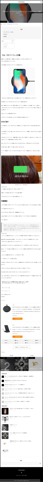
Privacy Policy (18, 475)
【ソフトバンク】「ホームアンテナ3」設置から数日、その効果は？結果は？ (18, 388)
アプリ (10, 394)
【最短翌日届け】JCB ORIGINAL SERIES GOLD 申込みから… (16, 380)
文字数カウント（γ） (13, 424)
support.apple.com (5, 290)
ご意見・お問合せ (24, 475)
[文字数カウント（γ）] (5, 427)
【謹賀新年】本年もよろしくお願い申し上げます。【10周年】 (20, 441)
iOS (14, 418)
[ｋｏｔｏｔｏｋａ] (21, 2)
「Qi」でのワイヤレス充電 (8, 32)
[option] (7, 364)
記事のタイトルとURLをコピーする (21, 347)
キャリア (10, 390)
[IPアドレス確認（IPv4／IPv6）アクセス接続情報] (5, 435)
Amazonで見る (17, 318)
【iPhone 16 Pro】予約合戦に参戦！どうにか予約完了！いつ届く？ (22, 408)
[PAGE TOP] (41, 480)
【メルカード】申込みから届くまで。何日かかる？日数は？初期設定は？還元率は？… (20, 397)
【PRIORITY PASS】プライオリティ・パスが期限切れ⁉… (15, 384)
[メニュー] (41, 1)
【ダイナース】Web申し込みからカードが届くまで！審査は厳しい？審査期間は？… (20, 376)
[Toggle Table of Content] (12, 41)
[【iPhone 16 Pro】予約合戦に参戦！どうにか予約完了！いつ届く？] (5, 411)
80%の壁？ (5, 34)
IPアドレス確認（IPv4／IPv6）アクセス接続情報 (18, 432)
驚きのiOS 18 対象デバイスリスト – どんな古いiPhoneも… (20, 416)
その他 (4, 357)
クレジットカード (12, 377)
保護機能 (5, 36)
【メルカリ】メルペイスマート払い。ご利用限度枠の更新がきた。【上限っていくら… (20, 393)
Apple (4, 300)
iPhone (4, 21)
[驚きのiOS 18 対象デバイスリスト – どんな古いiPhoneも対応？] (5, 419)
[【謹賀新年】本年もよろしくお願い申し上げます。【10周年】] (5, 443)
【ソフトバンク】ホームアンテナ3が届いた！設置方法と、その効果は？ (17, 401)
